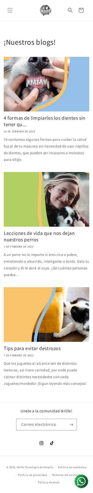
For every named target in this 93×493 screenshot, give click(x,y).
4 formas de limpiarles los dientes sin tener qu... (45, 121)
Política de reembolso (72, 467)
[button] (9, 10)
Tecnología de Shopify (39, 467)
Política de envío (49, 482)
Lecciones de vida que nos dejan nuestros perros (39, 236)
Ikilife (20, 467)
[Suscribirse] (71, 424)
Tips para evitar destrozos (32, 348)
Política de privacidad (32, 475)
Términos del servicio (66, 475)
